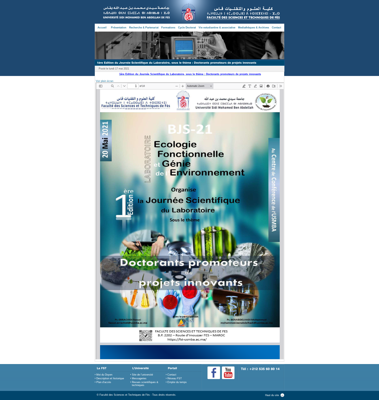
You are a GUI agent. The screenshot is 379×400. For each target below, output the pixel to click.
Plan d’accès (103, 382)
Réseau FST (174, 378)
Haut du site (272, 395)
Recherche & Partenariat (144, 27)
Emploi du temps (177, 382)
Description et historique (110, 378)
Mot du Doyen (104, 374)
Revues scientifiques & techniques (145, 384)
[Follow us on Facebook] (213, 372)
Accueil (102, 27)
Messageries (139, 378)
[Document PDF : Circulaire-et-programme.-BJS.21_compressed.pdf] (190, 221)
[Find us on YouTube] (228, 372)
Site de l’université (142, 374)
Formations (168, 27)
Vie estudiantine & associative (217, 27)
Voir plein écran (104, 81)
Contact (276, 27)
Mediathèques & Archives (253, 27)
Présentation (118, 27)
